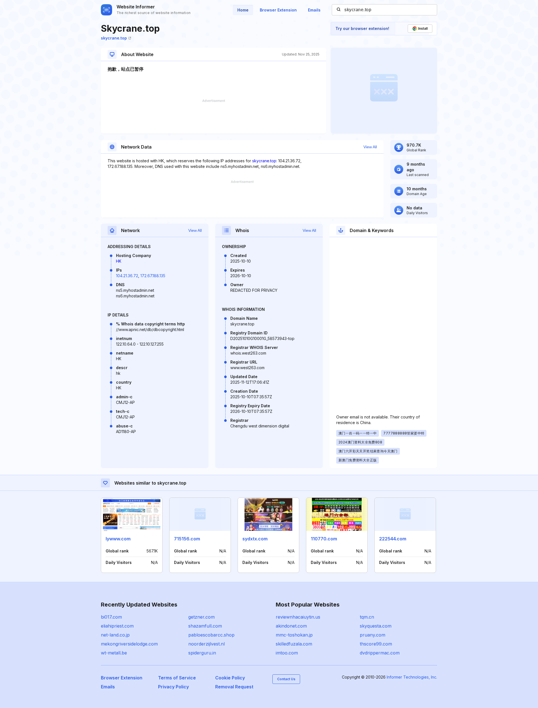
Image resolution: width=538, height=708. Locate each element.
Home (243, 10)
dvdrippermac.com (380, 653)
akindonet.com (291, 626)
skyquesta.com (375, 626)
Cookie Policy (230, 678)
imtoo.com (287, 653)
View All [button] (370, 147)
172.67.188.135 (152, 275)
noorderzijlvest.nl (206, 644)
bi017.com (111, 617)
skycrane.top (114, 38)
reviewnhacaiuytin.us (298, 617)
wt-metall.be (114, 653)
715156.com (187, 539)
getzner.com (201, 617)
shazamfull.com (205, 626)
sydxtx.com (255, 539)
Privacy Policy (173, 687)
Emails (314, 10)
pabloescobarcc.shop (211, 635)
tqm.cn (367, 617)
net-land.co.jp (115, 635)
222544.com (392, 539)
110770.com (324, 539)
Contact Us (286, 679)
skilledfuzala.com (294, 644)
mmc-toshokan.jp (294, 635)
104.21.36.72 (127, 275)
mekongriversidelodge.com (129, 644)
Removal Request (234, 687)
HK (118, 261)
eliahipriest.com (117, 626)
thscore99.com (376, 644)
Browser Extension (278, 10)
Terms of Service (177, 678)
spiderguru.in (202, 653)
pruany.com (372, 635)
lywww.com (118, 539)
